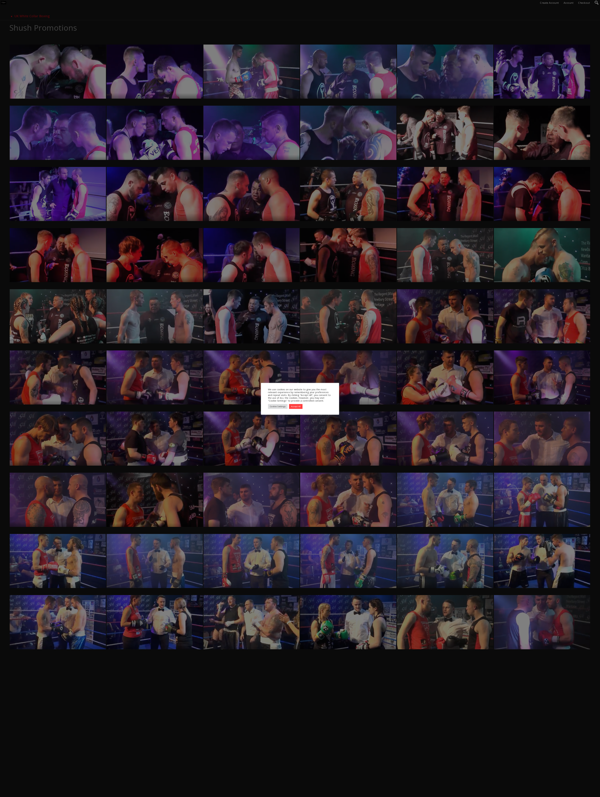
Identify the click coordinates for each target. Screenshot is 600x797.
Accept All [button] (296, 406)
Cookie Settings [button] (278, 406)
